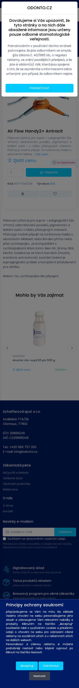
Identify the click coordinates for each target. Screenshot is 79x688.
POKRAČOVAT (39, 88)
